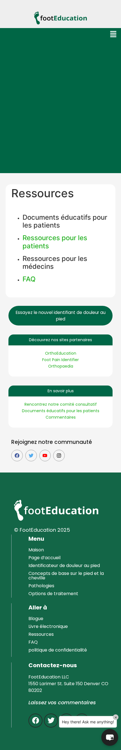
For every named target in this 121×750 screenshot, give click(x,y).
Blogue (35, 618)
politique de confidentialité (57, 650)
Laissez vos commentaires (62, 702)
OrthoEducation (60, 353)
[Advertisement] (60, 110)
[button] (113, 34)
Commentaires (61, 417)
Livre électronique (48, 626)
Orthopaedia (60, 366)
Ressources (41, 634)
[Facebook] (17, 455)
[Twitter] (31, 455)
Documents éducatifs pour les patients (60, 411)
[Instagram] (59, 455)
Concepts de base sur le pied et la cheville (66, 575)
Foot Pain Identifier (60, 360)
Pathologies (41, 585)
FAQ (29, 279)
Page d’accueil (44, 557)
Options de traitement (53, 593)
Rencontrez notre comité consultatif (60, 404)
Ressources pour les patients (55, 242)
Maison (36, 550)
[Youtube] (45, 455)
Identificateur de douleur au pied (64, 565)
